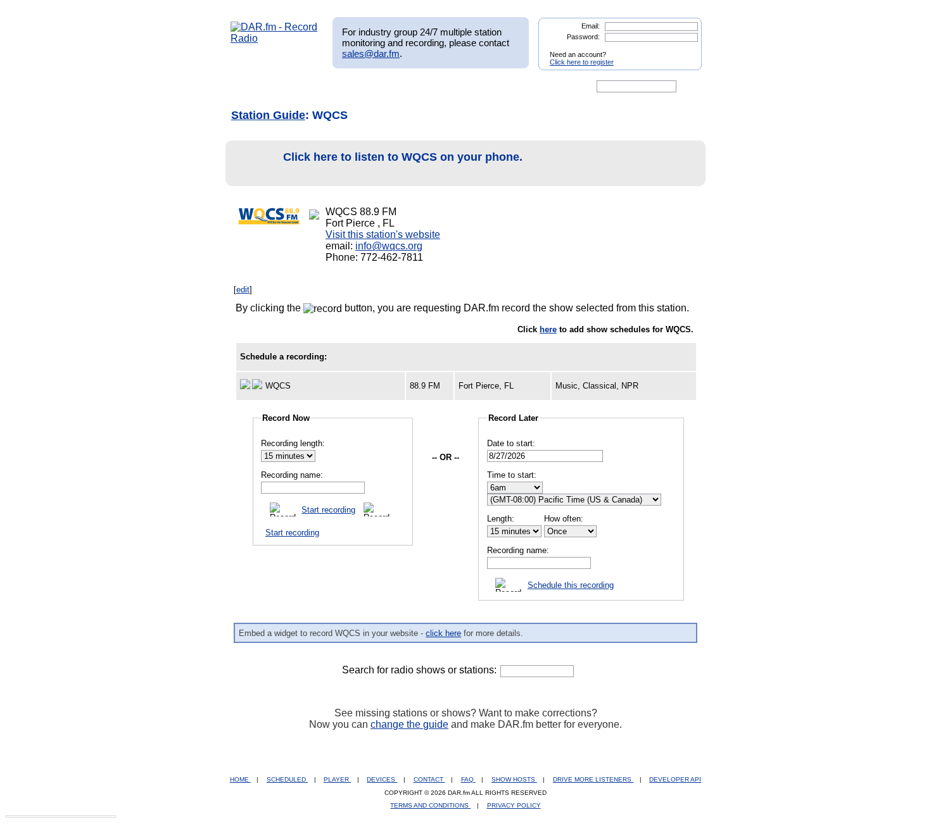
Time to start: (511, 475)
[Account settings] (526, 87)
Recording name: (292, 475)
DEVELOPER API (675, 779)
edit (243, 289)
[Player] (376, 87)
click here (443, 633)
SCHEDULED (287, 779)
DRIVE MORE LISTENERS (593, 779)
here (548, 329)
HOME (240, 779)
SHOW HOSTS (514, 779)
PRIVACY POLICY (514, 805)
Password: (583, 37)
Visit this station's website (383, 234)
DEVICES (382, 779)
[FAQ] (476, 87)
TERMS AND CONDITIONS (430, 805)
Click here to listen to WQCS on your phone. (402, 157)
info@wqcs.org (388, 245)
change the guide (409, 724)
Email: (590, 26)
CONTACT (429, 779)
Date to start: (511, 443)
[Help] (428, 87)
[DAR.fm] (274, 38)
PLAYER (337, 779)
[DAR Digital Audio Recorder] (252, 87)
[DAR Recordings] (314, 87)
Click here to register (582, 62)
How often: (563, 518)
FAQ (468, 779)
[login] (682, 49)
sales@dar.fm (371, 53)
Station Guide (268, 115)
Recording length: (293, 443)
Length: (500, 518)
